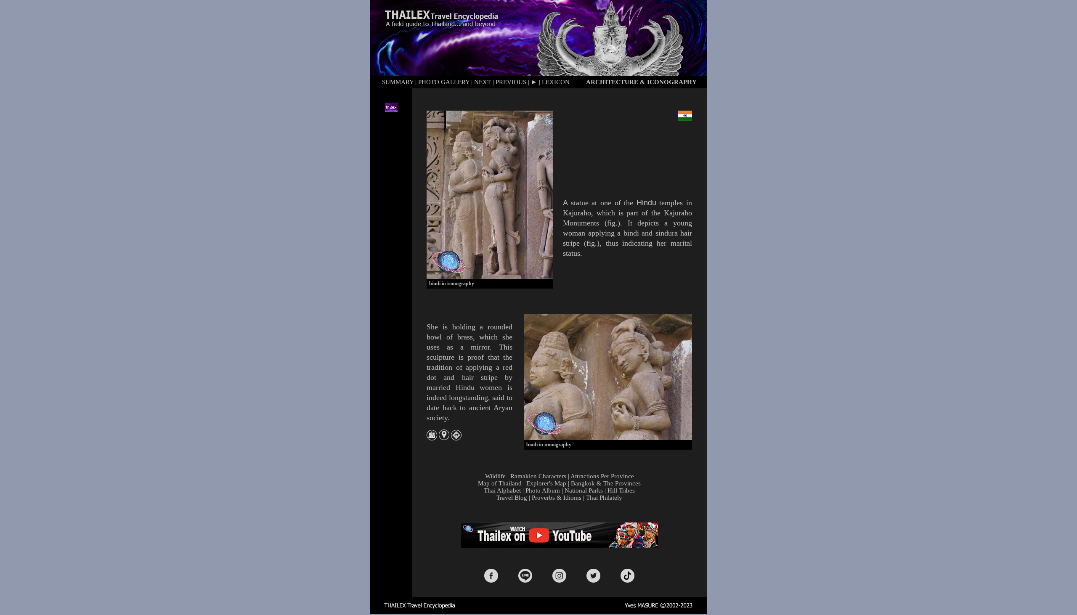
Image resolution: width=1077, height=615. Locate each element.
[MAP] (432, 438)
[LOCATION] (444, 438)
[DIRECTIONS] (456, 438)
